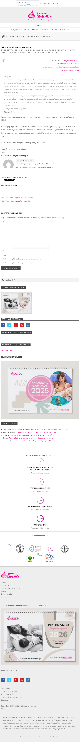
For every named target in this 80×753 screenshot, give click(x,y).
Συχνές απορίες (32, 52)
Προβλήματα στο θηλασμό (17, 52)
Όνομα (3, 246)
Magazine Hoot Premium (37, 737)
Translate (33, 5)
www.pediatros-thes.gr (70, 70)
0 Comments (56, 52)
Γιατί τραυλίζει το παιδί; (20, 201)
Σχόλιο (3, 222)
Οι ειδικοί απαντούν (62, 50)
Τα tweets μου (6, 351)
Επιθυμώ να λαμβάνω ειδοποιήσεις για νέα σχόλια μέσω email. (22, 259)
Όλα (45, 50)
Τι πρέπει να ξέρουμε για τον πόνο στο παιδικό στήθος (37, 432)
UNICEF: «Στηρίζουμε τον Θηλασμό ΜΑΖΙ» (37, 441)
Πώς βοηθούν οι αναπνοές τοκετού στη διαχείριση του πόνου (32, 435)
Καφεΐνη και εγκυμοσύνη (23, 197)
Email (3, 250)
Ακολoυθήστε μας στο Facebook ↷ (16, 333)
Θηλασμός (39, 50)
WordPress (56, 737)
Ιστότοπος (4, 255)
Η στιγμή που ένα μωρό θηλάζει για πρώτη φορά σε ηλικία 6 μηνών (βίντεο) (40, 429)
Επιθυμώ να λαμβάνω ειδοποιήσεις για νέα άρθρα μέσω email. (22, 263)
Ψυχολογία (41, 52)
